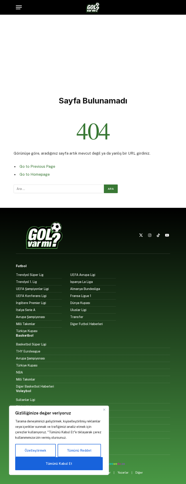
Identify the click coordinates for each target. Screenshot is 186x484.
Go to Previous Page (37, 166)
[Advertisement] (93, 54)
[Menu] (19, 7)
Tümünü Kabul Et (59, 463)
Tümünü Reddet (79, 450)
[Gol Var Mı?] (93, 7)
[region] (59, 440)
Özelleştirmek (35, 450)
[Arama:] (59, 188)
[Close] (104, 409)
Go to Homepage (35, 174)
